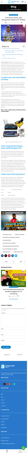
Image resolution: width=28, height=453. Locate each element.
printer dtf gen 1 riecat (18, 251)
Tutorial (2, 399)
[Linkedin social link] (12, 255)
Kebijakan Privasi (4, 440)
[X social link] (5, 255)
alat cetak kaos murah (7, 234)
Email (2, 334)
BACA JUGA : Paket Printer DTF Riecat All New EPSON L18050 (14, 51)
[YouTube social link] (9, 384)
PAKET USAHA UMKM (16, 9)
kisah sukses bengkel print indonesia (10, 248)
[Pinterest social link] (9, 255)
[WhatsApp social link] (14, 384)
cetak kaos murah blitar (19, 234)
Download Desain (5, 418)
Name (2, 328)
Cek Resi (3, 421)
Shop (2, 397)
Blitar (2, 85)
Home (7, 9)
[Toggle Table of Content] (23, 46)
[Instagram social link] (7, 384)
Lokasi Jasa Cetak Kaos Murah (9, 58)
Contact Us (3, 405)
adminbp (9, 22)
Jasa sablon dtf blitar (7, 240)
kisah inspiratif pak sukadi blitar (9, 243)
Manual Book (4, 427)
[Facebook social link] (2, 255)
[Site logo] (13, 2)
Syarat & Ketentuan (5, 437)
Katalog (2, 424)
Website (2, 340)
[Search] (25, 2)
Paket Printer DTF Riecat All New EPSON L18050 (13, 110)
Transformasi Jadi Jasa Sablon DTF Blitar (11, 48)
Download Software (5, 415)
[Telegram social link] (16, 255)
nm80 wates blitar (6, 251)
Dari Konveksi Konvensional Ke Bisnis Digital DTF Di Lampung (13, 291)
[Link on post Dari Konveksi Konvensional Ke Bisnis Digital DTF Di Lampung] (13, 278)
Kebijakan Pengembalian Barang (8, 443)
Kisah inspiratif (4, 62)
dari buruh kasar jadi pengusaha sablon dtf (11, 237)
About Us (3, 402)
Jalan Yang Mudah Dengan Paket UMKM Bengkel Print (13, 55)
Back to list (13, 261)
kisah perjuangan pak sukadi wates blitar (11, 246)
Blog (2, 394)
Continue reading (13, 299)
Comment (3, 313)
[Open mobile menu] (1, 2)
